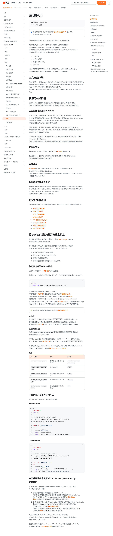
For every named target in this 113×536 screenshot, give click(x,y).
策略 (6, 144)
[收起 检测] (24, 62)
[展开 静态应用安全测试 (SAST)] (24, 94)
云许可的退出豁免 (59, 32)
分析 (6, 130)
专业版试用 (102, 3)
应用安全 (7, 55)
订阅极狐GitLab (54, 8)
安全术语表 (8, 147)
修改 (41, 510)
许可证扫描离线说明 (39, 223)
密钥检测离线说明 (38, 214)
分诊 (6, 126)
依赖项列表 (9, 87)
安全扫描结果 (9, 73)
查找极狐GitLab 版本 (9, 172)
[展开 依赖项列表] (24, 87)
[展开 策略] (24, 143)
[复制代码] (82, 281)
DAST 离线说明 (38, 217)
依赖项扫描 (9, 80)
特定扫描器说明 (94, 39)
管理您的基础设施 (8, 155)
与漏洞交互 (93, 29)
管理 (46, 8)
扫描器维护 (9, 122)
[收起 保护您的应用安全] (24, 44)
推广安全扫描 (9, 69)
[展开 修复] (24, 133)
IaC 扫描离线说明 (38, 228)
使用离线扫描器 (94, 22)
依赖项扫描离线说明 (39, 225)
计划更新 (94, 49)
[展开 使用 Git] (24, 34)
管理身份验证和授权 (9, 30)
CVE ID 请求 (8, 140)
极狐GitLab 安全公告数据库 (12, 137)
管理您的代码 (7, 37)
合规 (6, 59)
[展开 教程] (24, 16)
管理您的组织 (7, 20)
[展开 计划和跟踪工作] (24, 27)
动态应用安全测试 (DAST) (13, 105)
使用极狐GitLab (7, 8)
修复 (6, 133)
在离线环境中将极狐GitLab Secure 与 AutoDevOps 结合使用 (99, 70)
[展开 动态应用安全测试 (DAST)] (24, 104)
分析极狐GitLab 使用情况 (11, 162)
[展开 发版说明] (24, 165)
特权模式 (61, 301)
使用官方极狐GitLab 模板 (97, 46)
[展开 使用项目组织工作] (24, 23)
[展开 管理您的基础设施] (24, 154)
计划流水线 (39, 324)
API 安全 (8, 108)
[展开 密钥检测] (24, 101)
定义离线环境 (93, 19)
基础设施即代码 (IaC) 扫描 (13, 97)
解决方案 (63, 8)
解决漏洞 (32, 169)
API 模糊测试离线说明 (40, 220)
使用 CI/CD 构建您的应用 (10, 41)
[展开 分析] (24, 129)
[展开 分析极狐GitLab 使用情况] (24, 161)
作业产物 (40, 294)
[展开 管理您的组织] (24, 20)
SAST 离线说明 (38, 211)
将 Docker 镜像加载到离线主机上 (98, 42)
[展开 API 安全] (24, 108)
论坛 (20, 3)
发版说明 (6, 165)
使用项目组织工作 (8, 23)
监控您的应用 (7, 158)
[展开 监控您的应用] (24, 158)
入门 (5, 13)
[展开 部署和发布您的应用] (24, 151)
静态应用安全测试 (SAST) (13, 94)
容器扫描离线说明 (38, 208)
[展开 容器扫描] (24, 76)
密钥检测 (8, 101)
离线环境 (8, 119)
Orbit (24, 8)
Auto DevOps (62, 239)
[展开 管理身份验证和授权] (24, 30)
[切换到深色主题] (109, 3)
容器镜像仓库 (65, 294)
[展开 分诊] (24, 126)
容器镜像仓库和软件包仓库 (98, 25)
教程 (5, 16)
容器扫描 (8, 76)
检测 (6, 62)
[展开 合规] (24, 58)
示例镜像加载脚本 (96, 66)
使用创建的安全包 (53, 506)
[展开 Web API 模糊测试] (24, 111)
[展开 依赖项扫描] (24, 80)
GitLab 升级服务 (27, 3)
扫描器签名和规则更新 (96, 36)
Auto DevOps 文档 (46, 526)
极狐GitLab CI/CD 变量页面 (57, 348)
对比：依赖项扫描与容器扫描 (14, 83)
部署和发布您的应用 (9, 151)
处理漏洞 (60, 151)
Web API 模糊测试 (11, 112)
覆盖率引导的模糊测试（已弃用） (14, 115)
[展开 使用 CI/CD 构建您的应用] (24, 41)
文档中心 (13, 3)
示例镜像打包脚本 (96, 62)
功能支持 (6, 169)
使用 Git (6, 34)
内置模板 (46, 271)
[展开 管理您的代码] (24, 37)
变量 (93, 56)
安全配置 (8, 66)
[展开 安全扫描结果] (24, 72)
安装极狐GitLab (38, 8)
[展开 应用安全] (24, 55)
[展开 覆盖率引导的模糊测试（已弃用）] (24, 115)
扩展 (30, 8)
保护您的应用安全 (8, 45)
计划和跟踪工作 (8, 27)
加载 (69, 296)
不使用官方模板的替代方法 (98, 59)
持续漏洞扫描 (9, 90)
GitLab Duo (17, 8)
